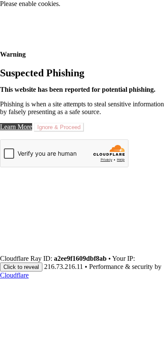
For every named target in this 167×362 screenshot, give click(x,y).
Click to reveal (21, 267)
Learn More (16, 126)
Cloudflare (14, 275)
